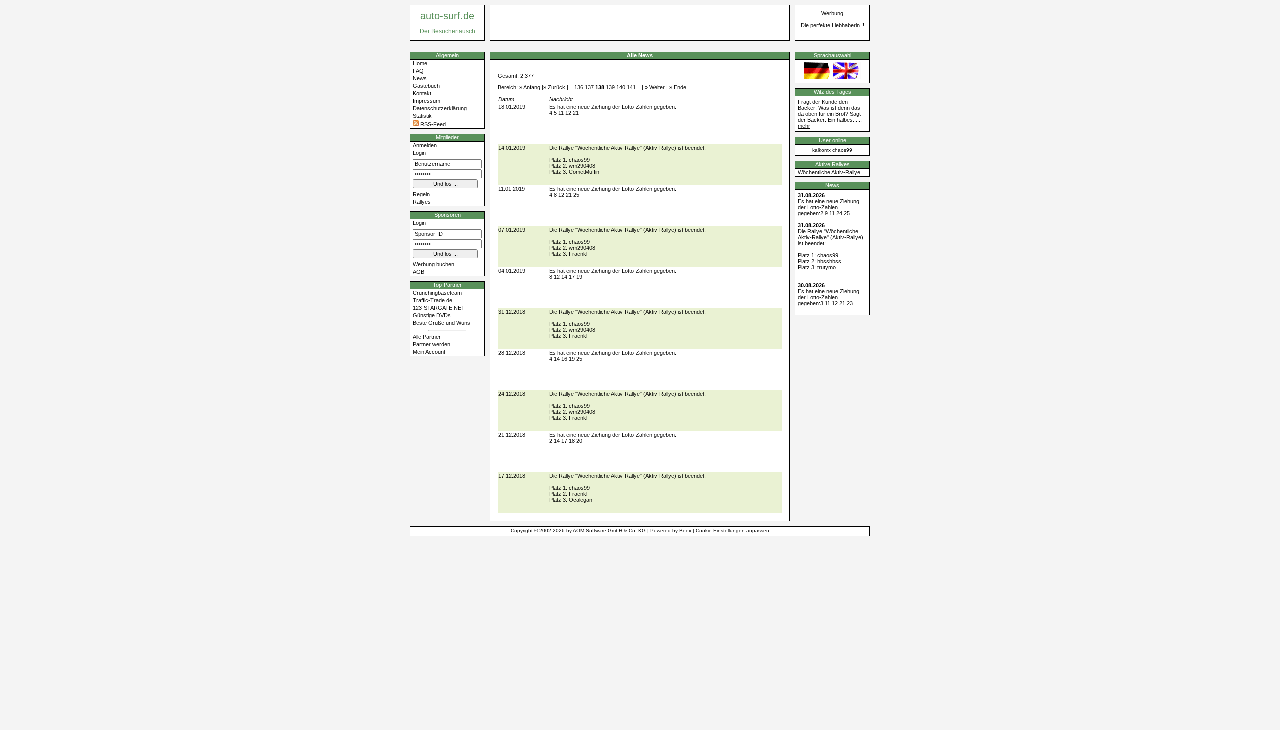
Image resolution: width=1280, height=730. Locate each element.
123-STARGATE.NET (439, 308)
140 (621, 87)
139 (610, 87)
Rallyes (422, 202)
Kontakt (422, 93)
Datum (506, 99)
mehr (804, 126)
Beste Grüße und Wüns (441, 323)
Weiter (657, 87)
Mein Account (429, 352)
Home (420, 63)
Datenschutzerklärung (440, 109)
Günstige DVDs (432, 315)
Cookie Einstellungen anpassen (733, 531)
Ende (680, 87)
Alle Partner (427, 337)
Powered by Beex (671, 531)
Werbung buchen (433, 265)
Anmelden (425, 145)
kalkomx (821, 150)
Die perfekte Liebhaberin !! (832, 25)
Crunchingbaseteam (437, 293)
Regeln (421, 195)
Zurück (557, 87)
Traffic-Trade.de (432, 301)
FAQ (418, 71)
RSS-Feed (432, 125)
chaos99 (842, 150)
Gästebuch (426, 86)
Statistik (422, 116)
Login (419, 153)
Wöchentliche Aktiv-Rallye (829, 173)
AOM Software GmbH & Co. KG (609, 531)
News (420, 79)
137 (589, 87)
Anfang (532, 87)
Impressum (426, 101)
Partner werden (431, 345)
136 (579, 87)
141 (631, 87)
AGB (418, 272)
